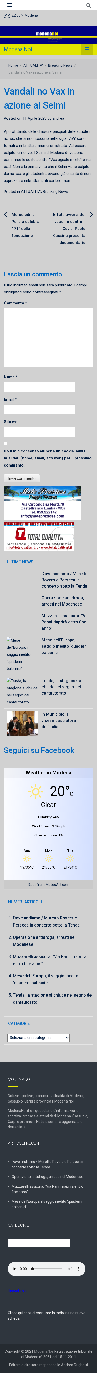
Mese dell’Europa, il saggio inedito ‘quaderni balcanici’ (65, 646)
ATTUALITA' (33, 65)
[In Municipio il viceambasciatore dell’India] (22, 723)
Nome (11, 377)
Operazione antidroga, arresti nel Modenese (47, 1177)
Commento (15, 303)
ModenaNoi (43, 1351)
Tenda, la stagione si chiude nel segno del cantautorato (61, 687)
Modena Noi (18, 49)
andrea (58, 118)
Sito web (12, 421)
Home (13, 65)
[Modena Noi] (48, 34)
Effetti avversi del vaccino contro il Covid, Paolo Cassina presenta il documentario (69, 228)
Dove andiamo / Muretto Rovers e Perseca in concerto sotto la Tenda (65, 580)
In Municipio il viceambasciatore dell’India (59, 720)
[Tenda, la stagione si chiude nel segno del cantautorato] (22, 691)
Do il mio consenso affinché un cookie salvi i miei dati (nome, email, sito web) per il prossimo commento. (48, 458)
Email (10, 399)
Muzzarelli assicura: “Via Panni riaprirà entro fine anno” (65, 622)
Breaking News (60, 65)
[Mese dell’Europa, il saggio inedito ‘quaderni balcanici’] (22, 654)
